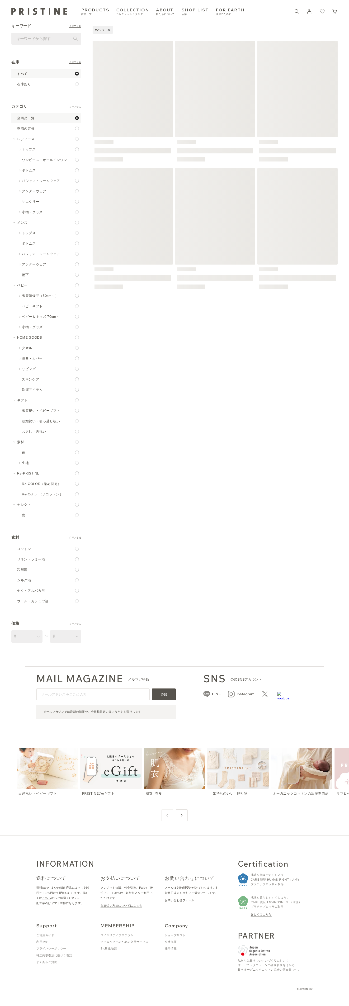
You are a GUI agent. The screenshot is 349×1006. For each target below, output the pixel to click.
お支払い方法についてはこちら (121, 905)
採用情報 (171, 948)
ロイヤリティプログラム (116, 935)
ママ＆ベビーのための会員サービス (124, 942)
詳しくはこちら (261, 914)
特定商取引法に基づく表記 (54, 955)
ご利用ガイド (45, 935)
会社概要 (171, 942)
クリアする (75, 26)
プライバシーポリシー (51, 948)
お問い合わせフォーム (179, 900)
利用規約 (42, 942)
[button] (335, 11)
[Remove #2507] (109, 30)
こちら (46, 898)
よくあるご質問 (46, 962)
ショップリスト (175, 935)
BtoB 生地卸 (108, 948)
